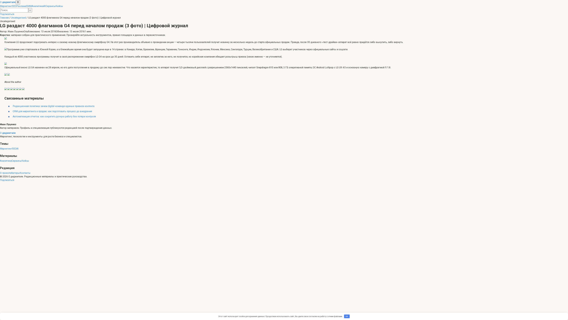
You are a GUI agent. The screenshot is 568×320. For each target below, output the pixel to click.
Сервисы (51, 6)
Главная (4, 17)
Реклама (21, 6)
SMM (29, 6)
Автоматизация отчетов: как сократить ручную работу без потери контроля (54, 116)
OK (347, 316)
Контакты (25, 173)
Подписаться (7, 14)
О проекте (5, 173)
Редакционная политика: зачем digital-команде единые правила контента (53, 106)
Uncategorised (18, 17)
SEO (14, 6)
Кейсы (59, 6)
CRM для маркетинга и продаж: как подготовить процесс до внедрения (52, 111)
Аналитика (37, 6)
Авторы (15, 173)
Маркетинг (6, 6)
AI (44, 6)
